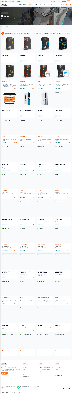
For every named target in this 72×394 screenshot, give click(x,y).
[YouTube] (69, 388)
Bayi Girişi (64, 1)
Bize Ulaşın (68, 4)
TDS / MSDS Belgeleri (52, 1)
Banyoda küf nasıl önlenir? (43, 371)
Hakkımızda (57, 365)
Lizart (67, 33)
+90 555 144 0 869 (12, 1)
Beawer (60, 33)
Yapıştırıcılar (9, 33)
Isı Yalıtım (47, 33)
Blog (40, 4)
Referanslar (57, 371)
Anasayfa (20, 4)
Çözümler (35, 4)
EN (63, 4)
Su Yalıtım (27, 33)
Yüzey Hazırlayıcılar (37, 33)
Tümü (2, 33)
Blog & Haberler (58, 367)
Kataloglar (59, 1)
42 (54, 33)
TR (61, 4)
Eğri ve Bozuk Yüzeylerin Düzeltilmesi (44, 369)
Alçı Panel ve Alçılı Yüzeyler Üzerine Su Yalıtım (46, 367)
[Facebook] (64, 388)
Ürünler (30, 4)
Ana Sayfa (2, 26)
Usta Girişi (68, 1)
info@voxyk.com (19, 1)
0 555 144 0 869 (4, 1)
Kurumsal (24, 4)
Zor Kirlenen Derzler (42, 365)
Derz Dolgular (19, 33)
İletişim (44, 4)
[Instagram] (66, 388)
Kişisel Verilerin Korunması (16, 392)
